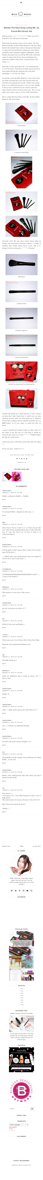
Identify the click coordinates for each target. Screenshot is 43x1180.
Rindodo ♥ (6, 670)
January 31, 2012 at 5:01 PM (12, 492)
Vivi (3, 752)
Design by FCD (27, 1165)
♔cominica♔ (6, 569)
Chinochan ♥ (6, 490)
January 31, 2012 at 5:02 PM (12, 524)
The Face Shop (29, 455)
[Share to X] (17, 458)
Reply (4, 499)
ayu (3, 619)
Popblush (5, 587)
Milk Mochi (19, 1165)
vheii (4, 522)
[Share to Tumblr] (24, 458)
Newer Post (6, 846)
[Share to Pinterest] (21, 458)
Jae (3, 655)
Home (22, 846)
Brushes (17, 455)
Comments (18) (22, 462)
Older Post (37, 846)
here (8, 62)
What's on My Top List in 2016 (21, 1013)
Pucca (22, 455)
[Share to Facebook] (19, 458)
